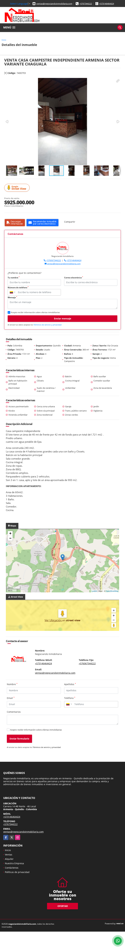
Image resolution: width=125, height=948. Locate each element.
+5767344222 (85, 3)
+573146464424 (106, 3)
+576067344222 (53, 260)
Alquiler (9, 858)
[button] (117, 80)
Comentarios (14, 711)
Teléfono (69, 698)
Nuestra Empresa (14, 863)
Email (10, 698)
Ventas (8, 854)
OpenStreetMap (112, 591)
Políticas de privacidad (17, 872)
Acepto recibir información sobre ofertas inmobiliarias (36, 729)
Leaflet (94, 591)
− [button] (10, 538)
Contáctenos (11, 867)
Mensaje (12, 297)
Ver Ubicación (53, 620)
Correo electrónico (73, 277)
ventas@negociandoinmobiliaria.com (54, 3)
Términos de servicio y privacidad (48, 324)
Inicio (4, 40)
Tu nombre (14, 277)
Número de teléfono (18, 287)
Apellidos (70, 684)
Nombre (12, 684)
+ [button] (10, 533)
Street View (19, 187)
